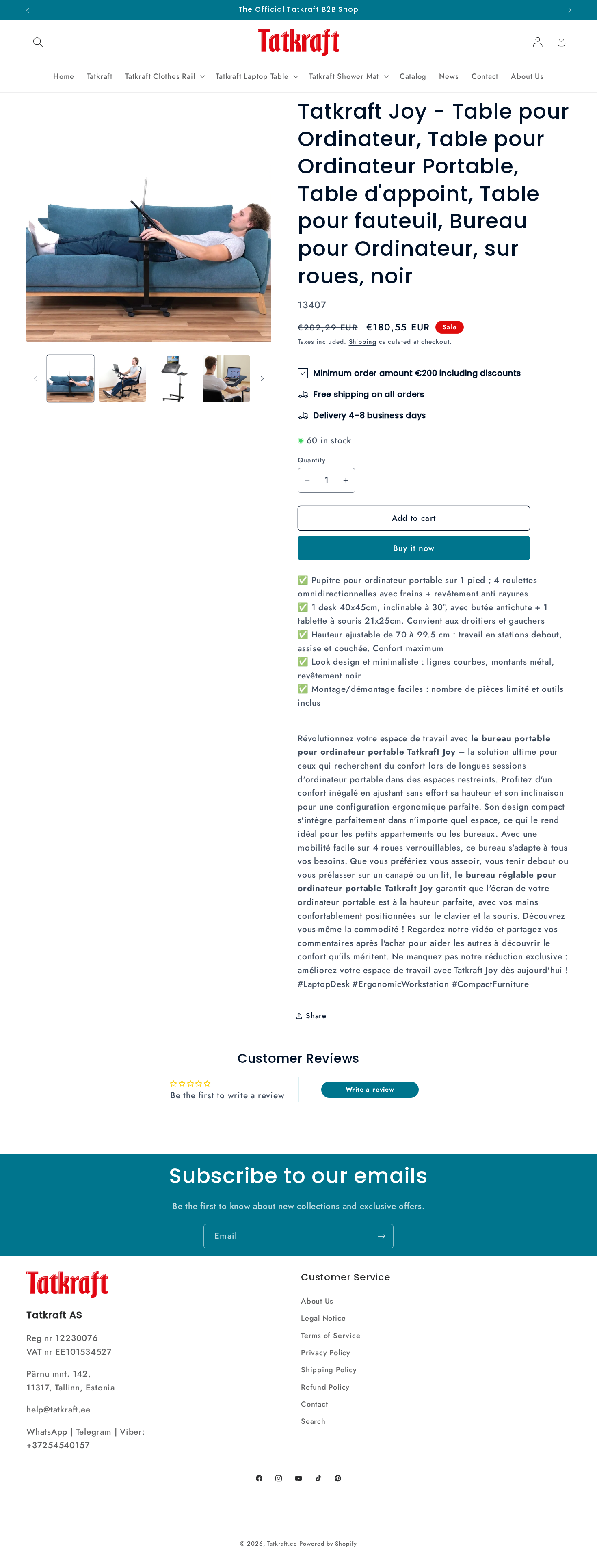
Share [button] (316, 1015)
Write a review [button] (370, 1089)
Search (313, 1421)
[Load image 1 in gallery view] (70, 378)
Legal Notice (323, 1318)
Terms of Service (330, 1335)
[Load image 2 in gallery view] (122, 378)
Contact (314, 1404)
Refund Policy (325, 1387)
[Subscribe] (381, 1236)
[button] (38, 42)
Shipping (362, 341)
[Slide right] (262, 379)
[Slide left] (35, 379)
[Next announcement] (570, 10)
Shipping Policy (329, 1369)
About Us (317, 1301)
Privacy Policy (325, 1352)
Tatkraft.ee (282, 1543)
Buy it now (414, 548)
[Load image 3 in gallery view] (174, 378)
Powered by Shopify (328, 1543)
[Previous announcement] (28, 10)
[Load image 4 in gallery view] (226, 378)
